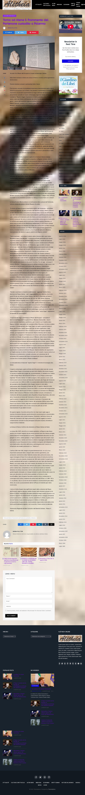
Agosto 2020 (62, 444)
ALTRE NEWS (53, 4)
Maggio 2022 (62, 389)
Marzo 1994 (62, 543)
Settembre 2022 (63, 377)
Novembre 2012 (63, 516)
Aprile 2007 (62, 534)
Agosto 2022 (62, 380)
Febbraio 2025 (63, 290)
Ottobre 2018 (62, 480)
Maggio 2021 (62, 425)
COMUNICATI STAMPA (64, 110)
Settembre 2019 (63, 459)
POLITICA (61, 167)
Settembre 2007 (63, 531)
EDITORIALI (62, 128)
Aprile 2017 (62, 486)
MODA (60, 155)
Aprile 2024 (62, 320)
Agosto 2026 (62, 236)
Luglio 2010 (62, 525)
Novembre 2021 (63, 407)
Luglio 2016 (62, 492)
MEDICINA (59, 4)
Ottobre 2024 (62, 302)
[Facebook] (4, 78)
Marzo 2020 (62, 450)
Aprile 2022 (62, 392)
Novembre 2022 (63, 371)
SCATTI (61, 176)
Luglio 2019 (62, 462)
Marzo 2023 (62, 359)
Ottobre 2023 (62, 338)
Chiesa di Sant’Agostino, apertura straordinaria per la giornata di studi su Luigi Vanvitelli (11, 561)
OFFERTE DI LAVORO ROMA (66, 164)
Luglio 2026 (62, 239)
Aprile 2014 (62, 504)
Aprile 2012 (62, 519)
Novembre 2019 (63, 456)
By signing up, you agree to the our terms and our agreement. (70, 67)
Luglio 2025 (62, 275)
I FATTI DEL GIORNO (64, 134)
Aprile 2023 (62, 356)
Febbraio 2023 (63, 362)
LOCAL (60, 149)
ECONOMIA (66, 4)
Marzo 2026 (62, 251)
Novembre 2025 (63, 263)
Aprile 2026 (62, 248)
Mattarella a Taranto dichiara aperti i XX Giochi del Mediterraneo (64, 221)
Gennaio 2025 (62, 293)
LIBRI (60, 146)
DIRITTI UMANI (73, 4)
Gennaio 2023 (62, 365)
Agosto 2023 (62, 344)
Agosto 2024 (62, 308)
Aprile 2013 (62, 513)
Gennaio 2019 (62, 474)
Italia (60, 140)
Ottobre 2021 (62, 410)
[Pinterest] (4, 90)
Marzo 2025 (62, 287)
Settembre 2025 (63, 269)
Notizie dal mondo (78, 4)
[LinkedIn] (4, 86)
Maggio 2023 (62, 353)
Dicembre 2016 (63, 489)
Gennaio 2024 (62, 329)
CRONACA (61, 113)
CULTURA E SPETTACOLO (46, 4)
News (60, 158)
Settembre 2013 (63, 507)
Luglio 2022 (62, 383)
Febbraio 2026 (63, 254)
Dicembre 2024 (63, 296)
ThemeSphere (51, 789)
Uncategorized (63, 179)
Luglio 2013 (62, 510)
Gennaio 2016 (62, 498)
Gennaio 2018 (62, 483)
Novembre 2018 (63, 477)
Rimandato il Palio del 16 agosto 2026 (47, 559)
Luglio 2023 (62, 347)
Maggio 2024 (62, 317)
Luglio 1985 (62, 546)
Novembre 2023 (63, 335)
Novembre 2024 (63, 299)
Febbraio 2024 (63, 326)
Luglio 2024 (62, 311)
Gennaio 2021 (62, 435)
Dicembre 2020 (63, 437)
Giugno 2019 (62, 465)
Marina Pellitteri (12, 27)
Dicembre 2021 (63, 404)
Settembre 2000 (63, 537)
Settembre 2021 (63, 413)
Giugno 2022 (62, 386)
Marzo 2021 (62, 431)
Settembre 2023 (63, 341)
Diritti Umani (62, 119)
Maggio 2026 (62, 245)
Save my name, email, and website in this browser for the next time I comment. (29, 610)
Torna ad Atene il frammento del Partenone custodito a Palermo (20, 518)
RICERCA (61, 173)
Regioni (61, 170)
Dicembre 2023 (63, 332)
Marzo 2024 (62, 323)
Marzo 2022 (62, 395)
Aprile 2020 (62, 447)
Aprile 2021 (62, 429)
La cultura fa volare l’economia (63, 199)
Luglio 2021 (62, 419)
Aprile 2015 (62, 501)
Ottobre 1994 (62, 540)
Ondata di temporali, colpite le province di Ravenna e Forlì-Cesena (77, 222)
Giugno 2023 (62, 350)
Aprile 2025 (62, 284)
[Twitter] (4, 82)
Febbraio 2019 (63, 471)
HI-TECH (61, 131)
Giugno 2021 (62, 422)
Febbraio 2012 (63, 522)
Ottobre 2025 (62, 266)
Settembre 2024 (63, 305)
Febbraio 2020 (63, 453)
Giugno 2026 (62, 242)
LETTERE (61, 143)
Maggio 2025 (62, 281)
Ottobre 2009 (62, 528)
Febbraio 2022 (63, 398)
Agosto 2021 (62, 416)
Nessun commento (34, 27)
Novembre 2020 (63, 441)
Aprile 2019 (62, 468)
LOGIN (45, 785)
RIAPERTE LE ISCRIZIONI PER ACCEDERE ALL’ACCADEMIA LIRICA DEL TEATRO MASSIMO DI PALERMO (29, 561)
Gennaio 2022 (62, 401)
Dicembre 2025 (63, 260)
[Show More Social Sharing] (40, 32)
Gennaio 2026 (62, 257)
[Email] (4, 94)
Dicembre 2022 (63, 368)
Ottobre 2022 (62, 374)
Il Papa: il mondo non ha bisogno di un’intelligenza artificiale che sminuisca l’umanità (77, 202)
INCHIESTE (61, 137)
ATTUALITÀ (39, 4)
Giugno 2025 (62, 278)
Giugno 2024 (62, 314)
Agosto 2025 (62, 272)
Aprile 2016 (62, 495)
